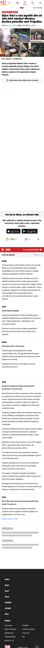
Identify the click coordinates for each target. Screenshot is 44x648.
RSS (23, 637)
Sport (7, 591)
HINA (6, 25)
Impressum (8, 625)
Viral (7, 614)
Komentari (37, 8)
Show (7, 597)
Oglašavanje (9, 633)
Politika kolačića (10, 637)
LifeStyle (8, 602)
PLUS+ (7, 579)
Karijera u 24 (9, 640)
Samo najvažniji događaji (31, 250)
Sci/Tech (8, 608)
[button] (9, 2)
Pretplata (25, 625)
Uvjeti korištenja (10, 629)
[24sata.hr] (3, 3)
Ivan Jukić (12, 25)
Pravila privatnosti (28, 629)
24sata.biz (25, 633)
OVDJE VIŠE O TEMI (10, 519)
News (7, 585)
